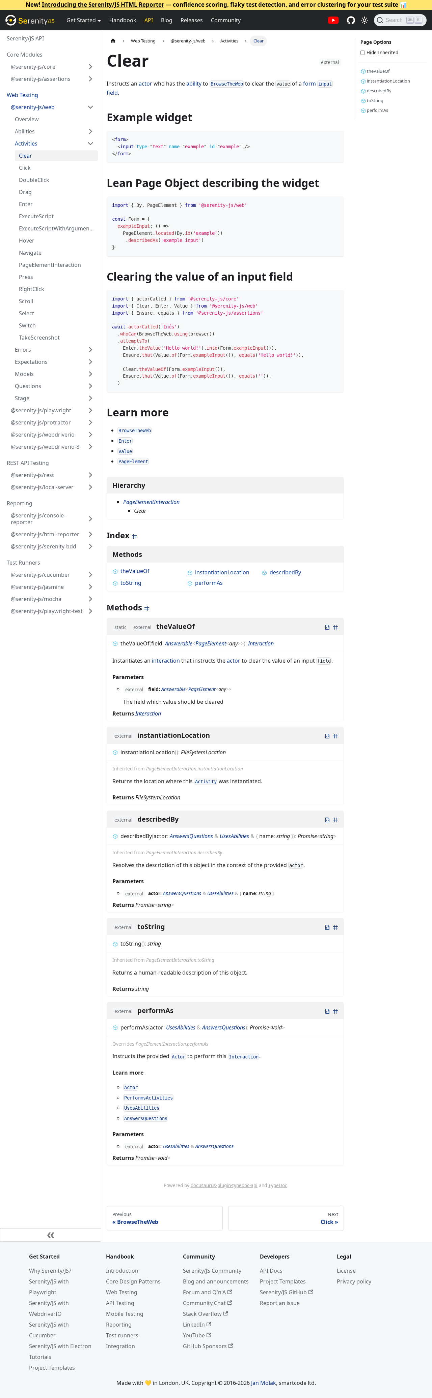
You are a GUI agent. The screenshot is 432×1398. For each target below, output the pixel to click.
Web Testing (121, 1292)
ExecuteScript (36, 216)
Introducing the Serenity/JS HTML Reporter (103, 4)
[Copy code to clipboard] (335, 139)
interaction (166, 660)
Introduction (122, 1270)
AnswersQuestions (191, 836)
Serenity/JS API (25, 38)
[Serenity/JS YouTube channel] (333, 20)
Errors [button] (23, 349)
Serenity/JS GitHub (283, 1292)
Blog (166, 20)
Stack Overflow (202, 1313)
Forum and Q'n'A (204, 1292)
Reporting (119, 1324)
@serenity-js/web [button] (33, 107)
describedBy (285, 572)
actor (145, 83)
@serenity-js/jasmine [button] (37, 587)
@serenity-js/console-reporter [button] (38, 519)
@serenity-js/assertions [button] (41, 79)
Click (25, 167)
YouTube (194, 1335)
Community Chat (204, 1303)
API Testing (120, 1303)
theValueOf (135, 571)
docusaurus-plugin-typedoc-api (224, 1185)
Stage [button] (22, 398)
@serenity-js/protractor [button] (41, 422)
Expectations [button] (31, 362)
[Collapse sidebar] (50, 1235)
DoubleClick (34, 180)
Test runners (122, 1335)
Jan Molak (263, 1383)
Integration (120, 1346)
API (148, 20)
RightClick (31, 289)
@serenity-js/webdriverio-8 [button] (45, 446)
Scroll (26, 301)
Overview (27, 119)
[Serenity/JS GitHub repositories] (351, 20)
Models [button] (24, 374)
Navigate (30, 252)
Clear (25, 155)
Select (26, 313)
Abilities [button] (25, 131)
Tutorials (40, 1357)
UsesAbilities (234, 836)
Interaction (261, 643)
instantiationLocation (222, 572)
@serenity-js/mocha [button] (36, 599)
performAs (209, 582)
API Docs (271, 1270)
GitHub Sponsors (205, 1346)
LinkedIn (194, 1324)
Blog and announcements (216, 1281)
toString (130, 582)
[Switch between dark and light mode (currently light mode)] (364, 20)
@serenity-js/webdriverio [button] (43, 434)
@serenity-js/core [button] (33, 66)
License (346, 1270)
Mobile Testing (124, 1313)
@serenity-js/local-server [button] (42, 487)
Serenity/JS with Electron (60, 1346)
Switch (27, 325)
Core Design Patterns (133, 1281)
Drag (25, 192)
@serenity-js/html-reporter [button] (45, 534)
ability (193, 83)
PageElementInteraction (50, 264)
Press (26, 277)
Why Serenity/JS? (50, 1270)
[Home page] (113, 41)
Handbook (122, 20)
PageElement (210, 643)
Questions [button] (28, 386)
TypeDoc (277, 1185)
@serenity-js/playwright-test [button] (47, 611)
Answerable (178, 643)
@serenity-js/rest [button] (32, 475)
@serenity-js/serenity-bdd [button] (43, 546)
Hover (26, 240)
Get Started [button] (81, 20)
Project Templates (52, 1367)
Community (226, 20)
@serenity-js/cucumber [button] (40, 574)
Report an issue (280, 1303)
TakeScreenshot (39, 337)
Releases (192, 20)
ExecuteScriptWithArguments (56, 228)
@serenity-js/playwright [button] (41, 410)
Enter (26, 204)
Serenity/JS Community (212, 1270)
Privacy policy (354, 1281)
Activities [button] (26, 143)
